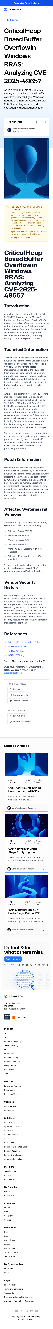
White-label (9, 1110)
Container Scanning (12, 1041)
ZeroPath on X (19, 716)
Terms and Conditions (13, 1289)
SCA (6, 1037)
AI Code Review (10, 1134)
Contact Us (9, 1216)
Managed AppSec (11, 1106)
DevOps (7, 1175)
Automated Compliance (14, 1159)
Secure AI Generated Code (15, 1147)
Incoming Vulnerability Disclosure (18, 1297)
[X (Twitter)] (21, 1311)
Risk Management (12, 1061)
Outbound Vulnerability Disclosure (19, 1301)
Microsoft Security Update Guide (24, 642)
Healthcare (9, 1195)
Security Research (12, 1151)
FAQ (6, 1236)
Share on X (17, 689)
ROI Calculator (10, 1240)
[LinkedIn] (31, 1311)
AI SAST (7, 1138)
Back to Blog (12, 20)
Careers (7, 1220)
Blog (6, 1212)
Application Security (12, 1126)
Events (7, 1244)
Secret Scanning (11, 1045)
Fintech (7, 1191)
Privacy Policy (10, 1285)
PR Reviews (9, 1053)
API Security (9, 1122)
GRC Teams (9, 1179)
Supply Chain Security (13, 1155)
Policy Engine (10, 1065)
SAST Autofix (9, 1069)
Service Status (10, 1256)
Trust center (9, 1293)
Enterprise (8, 1268)
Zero (6, 1074)
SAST (6, 1033)
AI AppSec (8, 1130)
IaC (5, 1049)
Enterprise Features (12, 1086)
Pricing (7, 1207)
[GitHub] (26, 1311)
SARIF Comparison (12, 1252)
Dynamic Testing (11, 1057)
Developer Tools (11, 1094)
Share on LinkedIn (20, 695)
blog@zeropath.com (22, 237)
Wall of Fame (9, 1248)
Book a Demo (12, 959)
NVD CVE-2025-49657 (18, 646)
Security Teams (10, 1171)
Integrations (9, 1090)
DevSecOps (9, 1143)
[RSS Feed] (36, 1311)
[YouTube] (16, 1311)
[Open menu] (47, 10)
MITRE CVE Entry (16, 655)
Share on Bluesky (20, 701)
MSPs (6, 1272)
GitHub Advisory (16, 651)
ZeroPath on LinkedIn (22, 721)
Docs (6, 1232)
